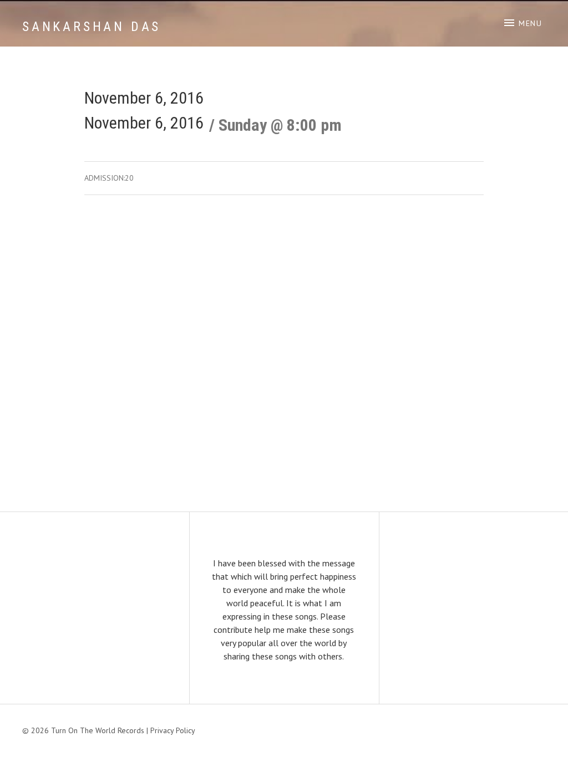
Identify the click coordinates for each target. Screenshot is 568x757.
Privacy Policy (172, 730)
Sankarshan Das (91, 26)
